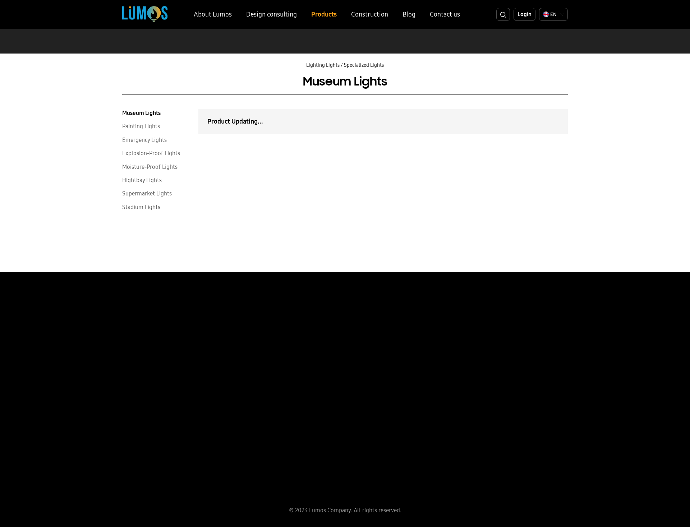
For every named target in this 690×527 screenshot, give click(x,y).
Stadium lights (141, 207)
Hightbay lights (142, 180)
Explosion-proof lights (151, 153)
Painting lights (141, 126)
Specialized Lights (364, 65)
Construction (369, 14)
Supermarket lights (147, 193)
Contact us (445, 14)
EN (553, 14)
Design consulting (271, 14)
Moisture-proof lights (150, 167)
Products (324, 14)
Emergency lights (144, 140)
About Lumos (213, 14)
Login (525, 14)
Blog (408, 14)
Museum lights (141, 113)
